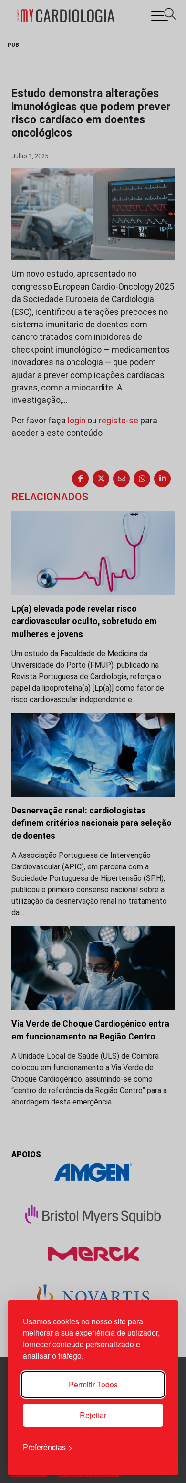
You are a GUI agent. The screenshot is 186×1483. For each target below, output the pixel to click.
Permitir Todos (93, 1384)
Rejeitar (93, 1414)
